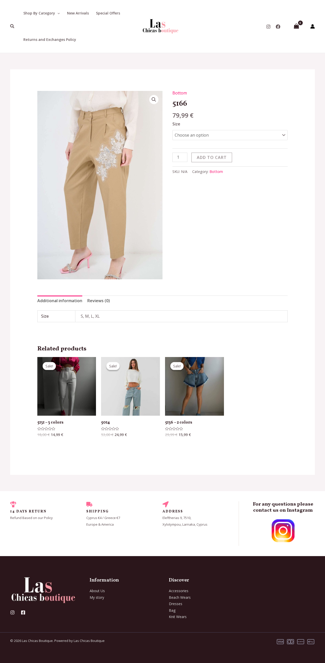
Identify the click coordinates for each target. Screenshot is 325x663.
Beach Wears (180, 597)
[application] (57, 13)
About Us (97, 590)
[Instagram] (268, 26)
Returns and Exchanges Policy (49, 39)
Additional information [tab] (59, 300)
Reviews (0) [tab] (98, 300)
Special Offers (108, 13)
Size (176, 124)
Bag (172, 610)
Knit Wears (178, 616)
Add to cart (212, 157)
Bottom (179, 93)
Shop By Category (39, 13)
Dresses (175, 603)
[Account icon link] (312, 26)
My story (97, 597)
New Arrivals (78, 13)
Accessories (178, 590)
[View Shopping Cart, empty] (296, 26)
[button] (153, 99)
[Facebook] (278, 26)
